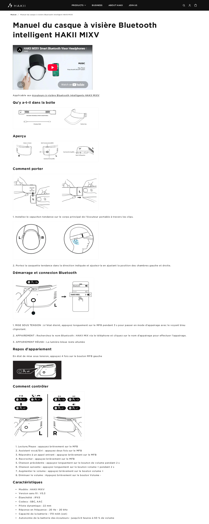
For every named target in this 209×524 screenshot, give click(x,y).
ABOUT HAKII (115, 5)
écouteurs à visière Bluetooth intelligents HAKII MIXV (66, 95)
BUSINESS (97, 5)
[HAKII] (17, 5)
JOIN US (133, 5)
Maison (14, 14)
